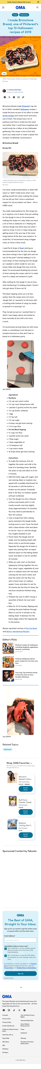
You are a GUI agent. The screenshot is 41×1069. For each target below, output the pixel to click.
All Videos (5, 1049)
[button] (3, 7)
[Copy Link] (23, 97)
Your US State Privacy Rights (27, 1016)
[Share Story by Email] (18, 97)
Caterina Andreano (15, 90)
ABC (3, 1045)
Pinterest (25, 106)
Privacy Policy (8, 968)
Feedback (24, 1033)
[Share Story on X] (9, 97)
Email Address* (9, 936)
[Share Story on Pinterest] (14, 97)
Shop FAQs (5, 1038)
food (22, 248)
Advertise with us (7, 1035)
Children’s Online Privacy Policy (10, 1030)
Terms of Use (6, 1019)
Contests (5, 1015)
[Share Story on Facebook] (4, 97)
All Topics (5, 1052)
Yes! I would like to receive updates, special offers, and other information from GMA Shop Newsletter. (21, 950)
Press (22, 1029)
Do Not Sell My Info (8, 1026)
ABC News (5, 1042)
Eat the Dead (31, 628)
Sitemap (23, 1038)
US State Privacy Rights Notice (26, 968)
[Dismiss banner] (38, 2)
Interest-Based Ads (27, 1020)
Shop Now (25, 789)
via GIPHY (7, 389)
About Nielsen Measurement (25, 1025)
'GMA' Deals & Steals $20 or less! (19, 2)
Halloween (24, 109)
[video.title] (20, 56)
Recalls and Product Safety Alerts (27, 1042)
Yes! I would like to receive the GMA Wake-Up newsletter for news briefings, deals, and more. (22, 957)
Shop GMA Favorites (18, 762)
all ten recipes (8, 115)
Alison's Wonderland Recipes (17, 631)
